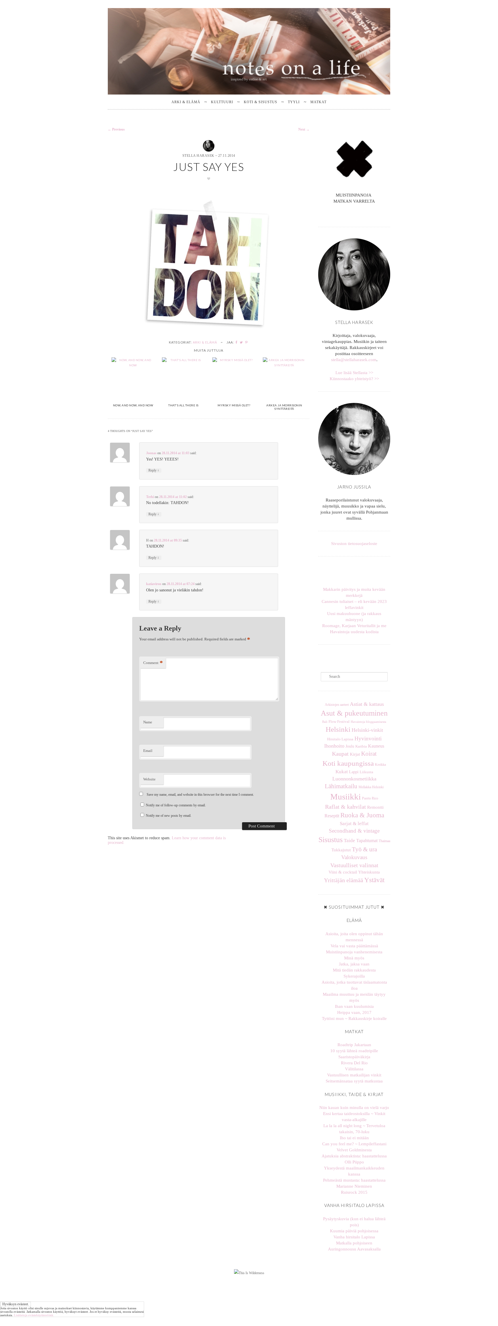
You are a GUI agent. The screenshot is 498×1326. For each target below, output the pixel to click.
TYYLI (294, 102)
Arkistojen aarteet (337, 705)
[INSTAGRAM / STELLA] (352, 214)
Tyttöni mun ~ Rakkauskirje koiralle (354, 1018)
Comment (153, 662)
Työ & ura (364, 849)
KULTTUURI (222, 102)
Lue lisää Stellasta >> (354, 372)
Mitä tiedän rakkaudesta (354, 970)
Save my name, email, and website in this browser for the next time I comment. (200, 795)
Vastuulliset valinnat (354, 865)
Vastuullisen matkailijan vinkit (354, 1075)
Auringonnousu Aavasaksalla (354, 1249)
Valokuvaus (354, 857)
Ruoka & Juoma (362, 815)
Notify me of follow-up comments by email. (176, 805)
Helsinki (338, 729)
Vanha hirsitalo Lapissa (354, 1237)
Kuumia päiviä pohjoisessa (354, 1231)
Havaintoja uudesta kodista (354, 631)
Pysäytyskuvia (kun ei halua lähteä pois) (354, 1221)
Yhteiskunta (369, 872)
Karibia (361, 746)
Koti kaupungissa (348, 763)
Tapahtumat (367, 840)
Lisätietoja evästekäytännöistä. (34, 1315)
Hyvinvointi (368, 738)
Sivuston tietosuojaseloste (354, 543)
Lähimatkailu (341, 786)
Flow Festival (339, 722)
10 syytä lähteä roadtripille (354, 1050)
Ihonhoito (334, 746)
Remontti (375, 807)
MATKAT (318, 102)
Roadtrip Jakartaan (354, 1044)
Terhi (150, 497)
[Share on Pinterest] (247, 342)
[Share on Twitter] (241, 342)
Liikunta (366, 772)
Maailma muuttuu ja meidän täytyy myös (354, 997)
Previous (116, 129)
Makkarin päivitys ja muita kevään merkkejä (354, 592)
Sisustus (330, 839)
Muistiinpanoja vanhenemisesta (354, 952)
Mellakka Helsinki (371, 787)
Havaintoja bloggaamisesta (368, 721)
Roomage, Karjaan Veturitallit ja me (354, 625)
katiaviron (153, 584)
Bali (324, 721)
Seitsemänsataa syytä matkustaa (354, 1081)
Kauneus (376, 746)
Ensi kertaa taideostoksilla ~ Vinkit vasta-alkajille (354, 1116)
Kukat (341, 771)
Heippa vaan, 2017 (354, 1012)
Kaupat (340, 754)
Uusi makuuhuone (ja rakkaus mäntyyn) (354, 616)
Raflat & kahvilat (345, 806)
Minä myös (354, 958)
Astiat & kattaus (367, 704)
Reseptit (332, 815)
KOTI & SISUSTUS (260, 102)
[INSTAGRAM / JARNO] (356, 214)
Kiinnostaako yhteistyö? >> (354, 378)
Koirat (369, 753)
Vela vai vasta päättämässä (354, 946)
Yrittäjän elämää (343, 880)
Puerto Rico (370, 798)
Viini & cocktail (343, 872)
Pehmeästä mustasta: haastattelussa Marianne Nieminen (354, 1183)
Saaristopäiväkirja (354, 1057)
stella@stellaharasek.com (353, 359)
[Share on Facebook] (236, 342)
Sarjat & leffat (354, 823)
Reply (153, 470)
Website (149, 779)
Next (304, 129)
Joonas (151, 453)
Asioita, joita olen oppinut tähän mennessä (354, 936)
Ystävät (374, 880)
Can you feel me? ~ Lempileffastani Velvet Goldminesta (354, 1147)
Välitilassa (354, 1069)
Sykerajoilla (354, 976)
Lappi (354, 771)
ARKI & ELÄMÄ (185, 102)
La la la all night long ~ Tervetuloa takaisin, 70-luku (354, 1128)
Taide (349, 840)
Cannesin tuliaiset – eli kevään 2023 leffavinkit (354, 604)
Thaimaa (384, 841)
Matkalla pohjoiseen (354, 1243)
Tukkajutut (341, 850)
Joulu (350, 746)
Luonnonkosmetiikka (354, 779)
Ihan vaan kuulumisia (354, 1006)
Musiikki (345, 796)
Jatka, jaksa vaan (354, 964)
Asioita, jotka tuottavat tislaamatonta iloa (354, 985)
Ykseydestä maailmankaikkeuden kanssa (354, 1171)
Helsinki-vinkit (367, 730)
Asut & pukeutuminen (354, 713)
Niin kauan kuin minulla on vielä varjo (354, 1107)
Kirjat (355, 754)
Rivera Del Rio (354, 1063)
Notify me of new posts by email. (168, 816)
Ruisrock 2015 (354, 1192)
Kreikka (380, 765)
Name (147, 722)
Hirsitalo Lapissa (340, 739)
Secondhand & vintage (354, 831)
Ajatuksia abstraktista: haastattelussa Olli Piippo (354, 1159)
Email (147, 750)
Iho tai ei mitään (354, 1138)
